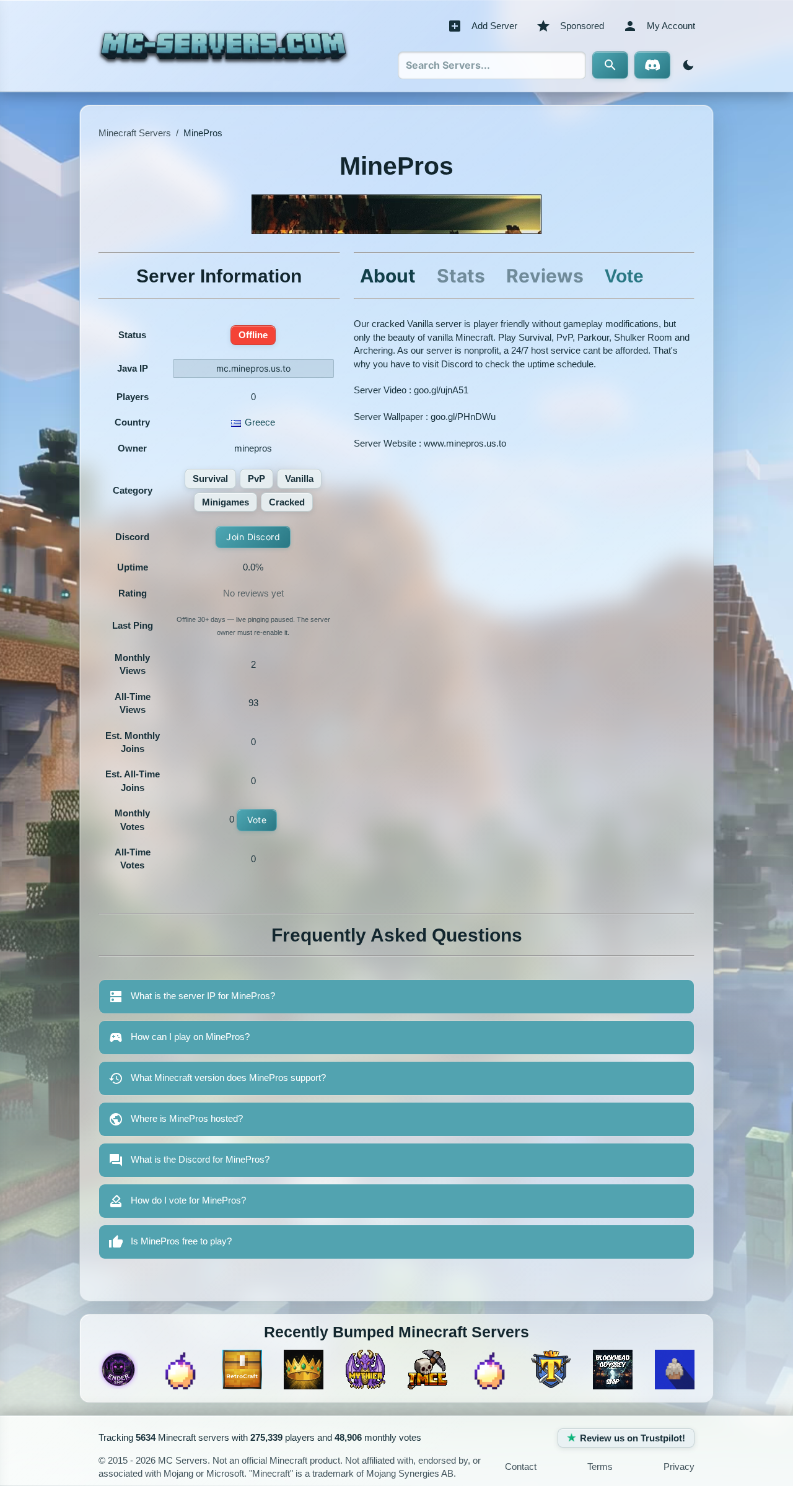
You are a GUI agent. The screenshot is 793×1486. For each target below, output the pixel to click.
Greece (260, 422)
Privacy (679, 1466)
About (388, 275)
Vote (256, 820)
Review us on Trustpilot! (632, 1438)
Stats (461, 275)
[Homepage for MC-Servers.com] (223, 45)
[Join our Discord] (652, 65)
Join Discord (253, 536)
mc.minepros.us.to (253, 368)
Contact (521, 1466)
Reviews (545, 275)
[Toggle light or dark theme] (686, 65)
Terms (600, 1466)
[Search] (610, 65)
